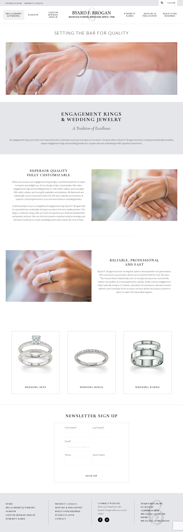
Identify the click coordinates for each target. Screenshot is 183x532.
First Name (71, 427)
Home (9, 504)
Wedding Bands (147, 387)
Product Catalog (33, 3)
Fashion (33, 15)
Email (68, 441)
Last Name (98, 427)
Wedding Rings (91, 387)
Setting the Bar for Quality (91, 32)
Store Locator (14, 3)
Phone (68, 454)
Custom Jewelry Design (53, 14)
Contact (60, 519)
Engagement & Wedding (14, 14)
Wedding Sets (35, 387)
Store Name (99, 454)
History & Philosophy (150, 14)
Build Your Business (170, 14)
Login (171, 3)
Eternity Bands (129, 14)
